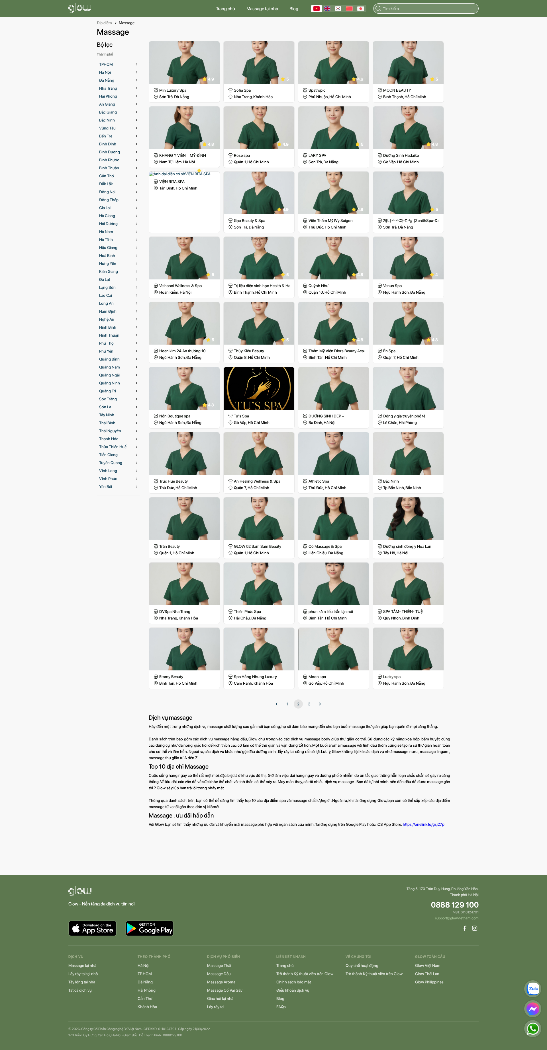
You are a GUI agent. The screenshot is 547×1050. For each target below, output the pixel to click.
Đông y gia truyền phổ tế (404, 416)
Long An (106, 303)
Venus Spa (392, 285)
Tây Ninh (106, 415)
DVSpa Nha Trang (174, 611)
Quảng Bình (109, 359)
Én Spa (389, 351)
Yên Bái (105, 486)
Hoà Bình (107, 255)
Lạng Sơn (107, 287)
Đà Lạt (104, 279)
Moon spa (317, 676)
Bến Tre (105, 136)
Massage (126, 22)
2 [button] (298, 704)
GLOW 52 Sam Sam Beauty (257, 546)
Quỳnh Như (318, 285)
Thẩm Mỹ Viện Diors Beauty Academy (336, 351)
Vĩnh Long (108, 470)
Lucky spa (392, 676)
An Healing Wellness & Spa (257, 481)
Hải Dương (108, 223)
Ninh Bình (107, 327)
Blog (293, 8)
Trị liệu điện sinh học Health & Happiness (262, 285)
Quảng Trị (107, 391)
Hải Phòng (108, 96)
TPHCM (106, 64)
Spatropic (317, 90)
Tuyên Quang (110, 462)
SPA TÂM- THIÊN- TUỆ (403, 611)
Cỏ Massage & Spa (325, 546)
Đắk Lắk (106, 184)
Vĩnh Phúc (108, 478)
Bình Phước (109, 160)
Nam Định (108, 311)
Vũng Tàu (107, 128)
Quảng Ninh (109, 383)
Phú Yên (106, 351)
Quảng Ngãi (109, 375)
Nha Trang (108, 88)
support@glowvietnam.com (457, 918)
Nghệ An (106, 319)
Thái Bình (107, 423)
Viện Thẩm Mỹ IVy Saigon (331, 220)
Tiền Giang (108, 454)
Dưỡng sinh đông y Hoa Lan (407, 546)
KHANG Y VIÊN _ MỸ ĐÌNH (182, 155)
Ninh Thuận (109, 335)
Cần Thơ (106, 176)
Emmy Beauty (171, 676)
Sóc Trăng (108, 399)
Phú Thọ (106, 343)
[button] (276, 704)
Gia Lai (105, 207)
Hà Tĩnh (106, 239)
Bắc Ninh (107, 120)
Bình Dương (109, 152)
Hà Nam (106, 231)
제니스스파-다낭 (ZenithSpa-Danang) (411, 220)
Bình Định (107, 144)
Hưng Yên (107, 263)
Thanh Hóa (108, 439)
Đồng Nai (107, 192)
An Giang (107, 104)
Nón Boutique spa (174, 416)
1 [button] (287, 704)
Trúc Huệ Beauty (173, 481)
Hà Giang (107, 215)
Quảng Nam (109, 367)
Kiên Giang (108, 271)
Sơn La (105, 407)
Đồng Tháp (109, 199)
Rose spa (242, 155)
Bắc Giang (108, 112)
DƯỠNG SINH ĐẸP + (326, 416)
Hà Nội (105, 72)
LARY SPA (317, 155)
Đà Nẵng (106, 80)
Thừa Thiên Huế (112, 446)
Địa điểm (104, 22)
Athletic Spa (319, 481)
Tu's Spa (241, 416)
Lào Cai (105, 295)
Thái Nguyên (110, 431)
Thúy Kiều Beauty (249, 351)
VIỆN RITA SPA (172, 181)
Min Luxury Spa (172, 90)
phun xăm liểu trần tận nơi (331, 611)
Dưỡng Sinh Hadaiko (401, 155)
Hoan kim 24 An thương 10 (182, 351)
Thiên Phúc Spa (247, 611)
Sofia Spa (242, 90)
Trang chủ (225, 8)
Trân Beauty (169, 546)
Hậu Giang (108, 247)
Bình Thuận (109, 168)
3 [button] (309, 704)
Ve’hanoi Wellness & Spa (180, 285)
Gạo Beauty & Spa (249, 220)
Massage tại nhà (262, 8)
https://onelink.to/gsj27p (423, 824)
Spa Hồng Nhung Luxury (255, 676)
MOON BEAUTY (397, 90)
